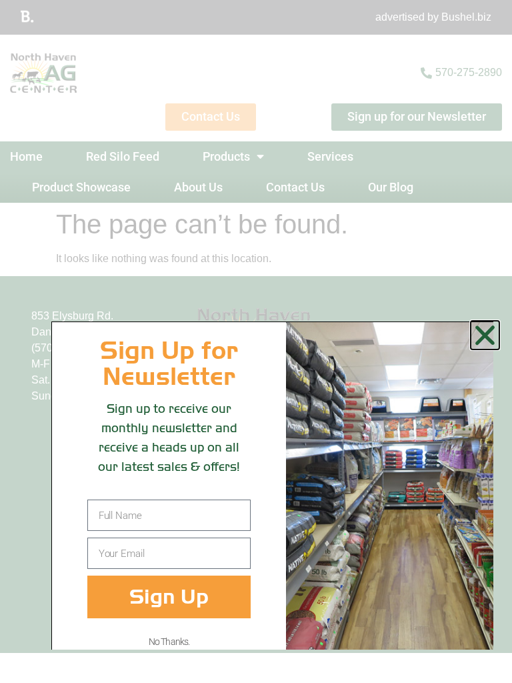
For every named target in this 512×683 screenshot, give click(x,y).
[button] (485, 335)
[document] (256, 341)
